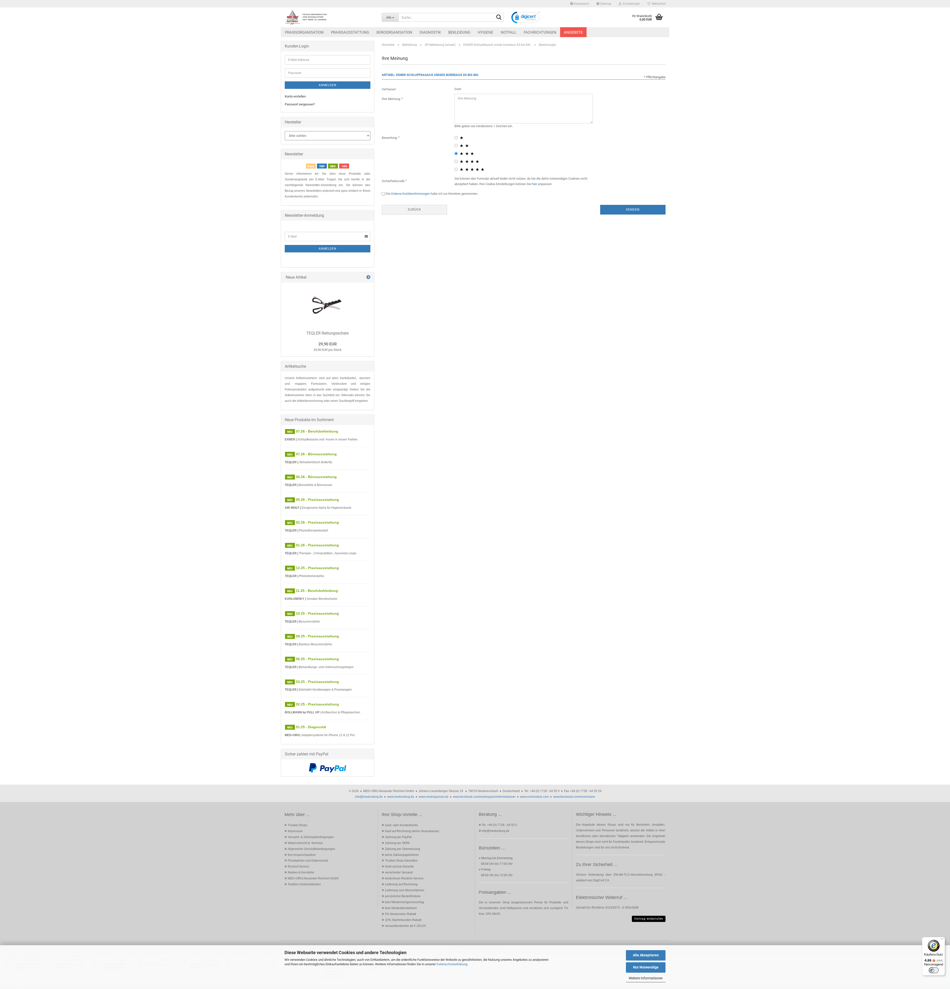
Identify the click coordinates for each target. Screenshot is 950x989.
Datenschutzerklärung (451, 964)
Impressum (581, 3)
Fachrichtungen (540, 32)
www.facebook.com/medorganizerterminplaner (484, 796)
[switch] (934, 970)
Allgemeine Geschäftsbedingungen (311, 849)
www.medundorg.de (400, 796)
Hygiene (485, 32)
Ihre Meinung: (392, 99)
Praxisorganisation (304, 32)
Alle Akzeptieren (646, 955)
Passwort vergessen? (300, 104)
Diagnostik (430, 32)
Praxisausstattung (350, 32)
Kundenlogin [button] (630, 3)
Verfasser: (389, 89)
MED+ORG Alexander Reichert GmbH (313, 878)
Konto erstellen (295, 96)
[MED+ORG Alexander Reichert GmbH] (329, 17)
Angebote (573, 32)
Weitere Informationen (646, 978)
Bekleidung (459, 32)
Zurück (414, 209)
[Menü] (942, 940)
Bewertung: (390, 138)
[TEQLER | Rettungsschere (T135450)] (327, 304)
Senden (633, 209)
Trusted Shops (297, 825)
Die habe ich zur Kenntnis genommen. (432, 193)
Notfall (508, 32)
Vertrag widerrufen (648, 918)
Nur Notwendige (646, 967)
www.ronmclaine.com (534, 796)
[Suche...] (499, 17)
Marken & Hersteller (301, 872)
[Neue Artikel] (368, 277)
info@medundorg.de (369, 796)
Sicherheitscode (393, 181)
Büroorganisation (394, 32)
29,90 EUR (327, 344)
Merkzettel (657, 3)
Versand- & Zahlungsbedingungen (311, 837)
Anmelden (327, 85)
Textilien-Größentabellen (304, 884)
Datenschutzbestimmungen (410, 193)
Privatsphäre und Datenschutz (308, 860)
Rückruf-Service (298, 866)
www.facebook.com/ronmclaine (574, 796)
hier (534, 184)
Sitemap (605, 3)
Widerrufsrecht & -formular (305, 843)
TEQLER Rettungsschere (327, 333)
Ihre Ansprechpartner (302, 855)
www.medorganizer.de (434, 796)
